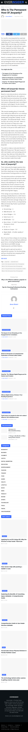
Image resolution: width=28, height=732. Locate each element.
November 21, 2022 (13, 439)
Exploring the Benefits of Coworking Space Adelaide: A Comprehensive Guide (12, 596)
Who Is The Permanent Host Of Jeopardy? (12, 271)
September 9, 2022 (18, 16)
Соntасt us (10, 725)
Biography (4, 449)
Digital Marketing (6, 461)
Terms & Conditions (14, 727)
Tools (3, 505)
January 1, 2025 (12, 378)
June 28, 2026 (4, 654)
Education (4, 464)
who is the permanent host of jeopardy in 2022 (14, 268)
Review (3, 496)
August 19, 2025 (12, 336)
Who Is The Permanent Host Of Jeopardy (12, 266)
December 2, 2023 (12, 419)
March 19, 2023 (12, 432)
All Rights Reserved (14, 729)
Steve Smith (4, 419)
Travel (3, 508)
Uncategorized (5, 511)
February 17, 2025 (13, 357)
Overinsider (7, 729)
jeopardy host (14, 261)
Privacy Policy (4, 727)
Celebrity (4, 455)
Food (2, 476)
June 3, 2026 (4, 682)
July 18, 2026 (4, 600)
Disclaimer (17, 725)
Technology (5, 502)
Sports (3, 499)
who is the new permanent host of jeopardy (13, 264)
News (2, 491)
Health (3, 482)
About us (3, 725)
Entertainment (8, 7)
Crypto (3, 458)
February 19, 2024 (13, 398)
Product (3, 494)
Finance (3, 473)
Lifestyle (4, 485)
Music (3, 488)
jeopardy (7, 261)
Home (2, 7)
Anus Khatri (9, 16)
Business (3, 452)
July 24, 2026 (4, 571)
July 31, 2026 (4, 543)
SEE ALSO (4, 258)
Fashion (3, 470)
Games (3, 479)
